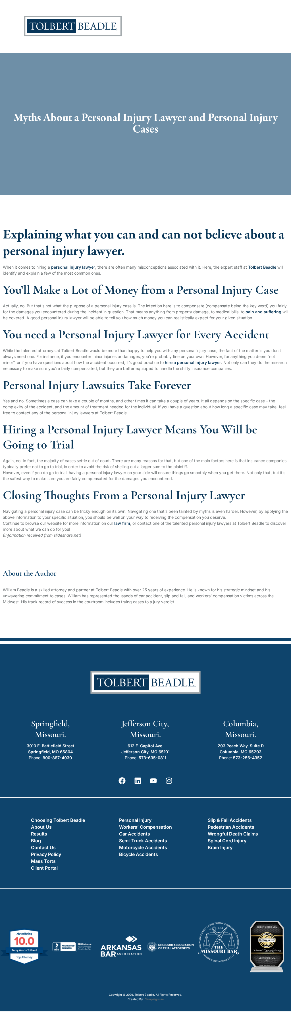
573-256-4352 (247, 757)
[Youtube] (153, 780)
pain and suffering (263, 311)
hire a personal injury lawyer (193, 362)
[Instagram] (169, 780)
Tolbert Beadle (262, 267)
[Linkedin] (138, 780)
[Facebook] (122, 780)
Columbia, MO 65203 (240, 751)
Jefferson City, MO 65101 (145, 751)
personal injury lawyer (73, 267)
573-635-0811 (152, 757)
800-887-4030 (57, 757)
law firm (122, 523)
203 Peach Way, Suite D (241, 745)
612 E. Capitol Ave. (145, 745)
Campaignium (154, 999)
